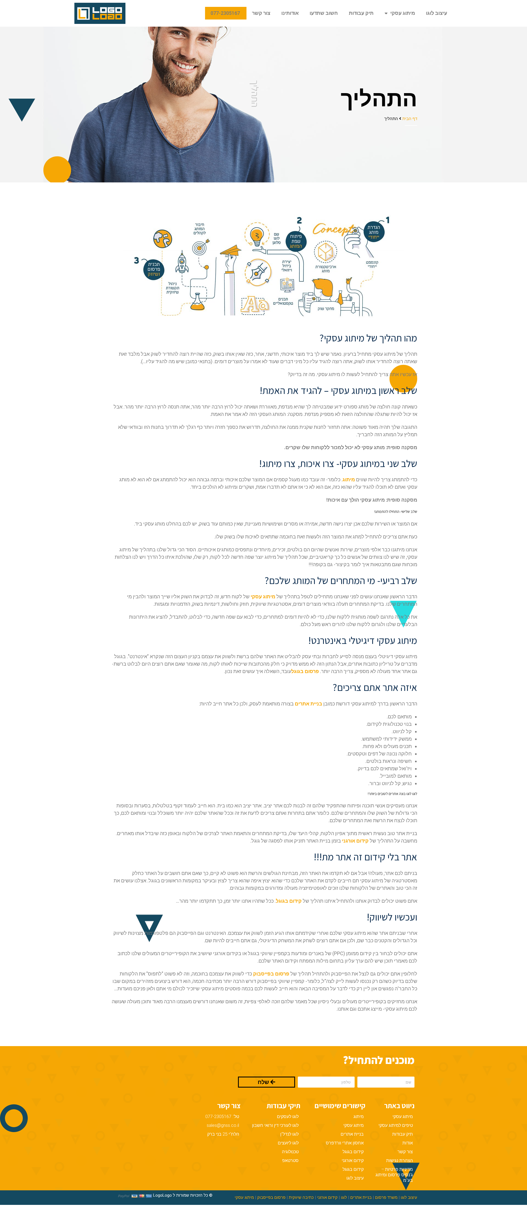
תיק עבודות (361, 13)
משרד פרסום (386, 1197)
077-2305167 (226, 13)
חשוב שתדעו (324, 13)
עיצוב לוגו (436, 13)
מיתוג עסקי (402, 13)
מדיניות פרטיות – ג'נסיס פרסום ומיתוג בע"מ (394, 1175)
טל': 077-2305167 (222, 1116)
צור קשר (261, 13)
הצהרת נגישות (399, 1160)
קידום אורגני (353, 1160)
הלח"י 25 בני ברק (223, 1134)
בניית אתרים (308, 704)
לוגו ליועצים (288, 1143)
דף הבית (409, 118)
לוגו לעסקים (288, 1116)
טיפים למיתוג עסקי (396, 1125)
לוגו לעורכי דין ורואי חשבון (275, 1125)
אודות (407, 1143)
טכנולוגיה (290, 1151)
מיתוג (359, 1116)
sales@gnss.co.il (223, 1125)
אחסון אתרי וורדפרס (345, 1143)
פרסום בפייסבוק (271, 1197)
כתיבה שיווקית (301, 1197)
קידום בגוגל (353, 1151)
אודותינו (290, 13)
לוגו (344, 1197)
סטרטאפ (290, 1160)
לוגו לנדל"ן (289, 1134)
